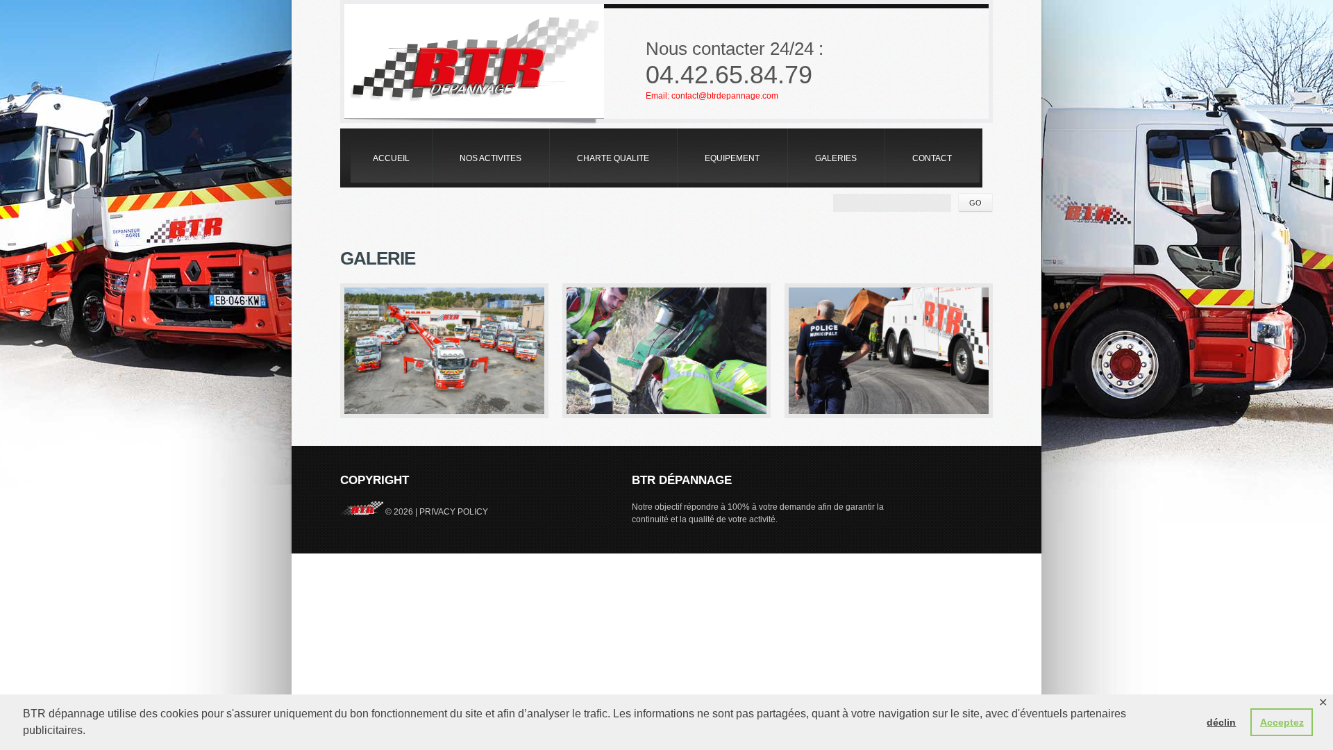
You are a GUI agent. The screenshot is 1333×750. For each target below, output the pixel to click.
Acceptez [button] (1282, 722)
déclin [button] (1221, 722)
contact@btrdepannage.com (724, 96)
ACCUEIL (391, 158)
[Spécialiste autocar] (889, 350)
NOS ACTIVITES (490, 158)
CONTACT (932, 158)
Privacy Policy (453, 512)
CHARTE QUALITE (613, 158)
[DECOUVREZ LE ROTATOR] (444, 350)
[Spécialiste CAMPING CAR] (666, 350)
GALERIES (836, 158)
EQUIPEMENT (732, 158)
